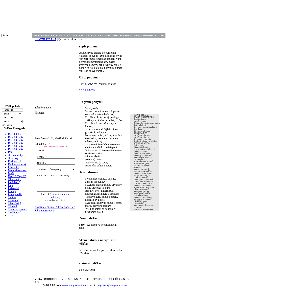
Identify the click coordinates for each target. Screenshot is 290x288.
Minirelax (137, 167)
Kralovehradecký (17, 164)
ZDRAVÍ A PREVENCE (121, 35)
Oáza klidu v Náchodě (143, 179)
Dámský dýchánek (142, 131)
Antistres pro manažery (144, 187)
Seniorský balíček (141, 191)
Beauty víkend (140, 119)
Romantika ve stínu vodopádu (147, 123)
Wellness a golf (140, 151)
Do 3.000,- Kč (15, 140)
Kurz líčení (138, 129)
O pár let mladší (141, 177)
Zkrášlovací (14, 212)
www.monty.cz (87, 89)
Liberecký (13, 167)
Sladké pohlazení (141, 169)
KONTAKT (159, 35)
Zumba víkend (140, 159)
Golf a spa (138, 145)
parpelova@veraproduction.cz (113, 285)
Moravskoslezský (17, 170)
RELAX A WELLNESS (100, 35)
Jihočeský (13, 158)
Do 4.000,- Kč (15, 143)
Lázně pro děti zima (142, 137)
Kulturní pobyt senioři (143, 161)
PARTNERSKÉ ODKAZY (144, 206)
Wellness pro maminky (144, 185)
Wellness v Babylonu (143, 173)
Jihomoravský (15, 155)
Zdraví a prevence (17, 209)
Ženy (11, 215)
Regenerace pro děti (142, 139)
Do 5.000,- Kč (15, 146)
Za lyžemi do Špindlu (143, 153)
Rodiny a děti (15, 194)
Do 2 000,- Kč (15, 137)
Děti (10, 152)
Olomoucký (14, 179)
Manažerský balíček (142, 193)
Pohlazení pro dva (142, 175)
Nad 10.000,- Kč (17, 176)
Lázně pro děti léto (142, 135)
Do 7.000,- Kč (15, 149)
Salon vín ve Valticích (143, 157)
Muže (11, 173)
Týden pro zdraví (141, 189)
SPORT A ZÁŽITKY (80, 35)
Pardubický (14, 182)
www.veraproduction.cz (75, 285)
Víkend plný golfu (141, 147)
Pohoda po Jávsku (142, 165)
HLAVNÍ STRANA (45, 39)
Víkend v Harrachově (143, 155)
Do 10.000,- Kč (16, 134)
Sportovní (13, 200)
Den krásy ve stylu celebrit (145, 127)
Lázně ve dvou (140, 121)
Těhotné (12, 206)
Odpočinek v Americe (143, 181)
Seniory (12, 197)
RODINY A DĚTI (63, 35)
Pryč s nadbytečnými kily (145, 149)
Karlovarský (14, 161)
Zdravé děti (138, 204)
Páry (10, 185)
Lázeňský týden (141, 201)
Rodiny (12, 191)
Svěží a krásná (140, 125)
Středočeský (14, 203)
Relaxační (13, 188)
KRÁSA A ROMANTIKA (44, 35)
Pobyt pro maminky (142, 199)
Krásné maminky (141, 195)
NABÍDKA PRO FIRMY (143, 35)
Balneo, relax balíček (143, 171)
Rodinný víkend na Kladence (146, 141)
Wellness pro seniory (143, 197)
